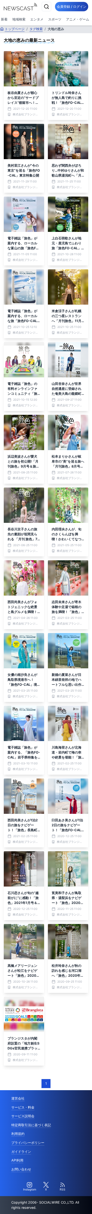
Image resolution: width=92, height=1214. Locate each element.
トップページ (15, 29)
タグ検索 (36, 29)
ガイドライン (21, 1151)
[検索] (46, 6)
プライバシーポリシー (27, 1143)
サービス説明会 (22, 1116)
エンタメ (36, 19)
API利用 (17, 1160)
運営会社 (18, 1098)
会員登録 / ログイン (71, 6)
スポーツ (54, 19)
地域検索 (18, 19)
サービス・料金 (22, 1107)
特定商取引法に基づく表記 (31, 1125)
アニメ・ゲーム (77, 19)
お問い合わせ (21, 1169)
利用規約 (18, 1134)
